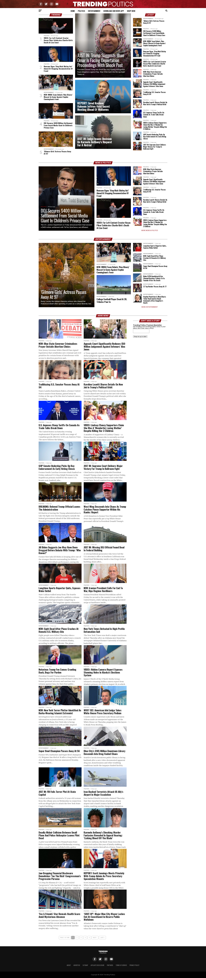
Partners (110, 965)
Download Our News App (113, 11)
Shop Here (131, 11)
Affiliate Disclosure (97, 965)
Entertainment (94, 11)
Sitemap (85, 965)
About (69, 965)
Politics (81, 11)
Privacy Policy (134, 965)
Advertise (76, 965)
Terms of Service (121, 965)
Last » (102, 937)
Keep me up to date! (140, 336)
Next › (95, 937)
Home (73, 11)
